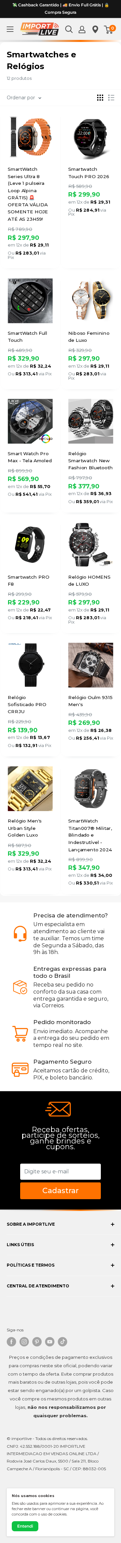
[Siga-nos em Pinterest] (37, 1341)
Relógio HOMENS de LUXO (89, 580)
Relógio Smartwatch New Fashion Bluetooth (90, 460)
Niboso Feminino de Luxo (89, 336)
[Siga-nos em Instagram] (24, 1341)
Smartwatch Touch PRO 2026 (88, 172)
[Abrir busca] (69, 29)
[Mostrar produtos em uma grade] (100, 98)
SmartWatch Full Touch (27, 336)
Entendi (25, 1526)
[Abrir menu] (10, 29)
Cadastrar (60, 1190)
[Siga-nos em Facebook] (11, 1341)
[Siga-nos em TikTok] (62, 1341)
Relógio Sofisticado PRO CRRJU (27, 704)
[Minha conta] (82, 29)
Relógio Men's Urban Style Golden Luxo (25, 828)
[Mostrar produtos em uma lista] (111, 98)
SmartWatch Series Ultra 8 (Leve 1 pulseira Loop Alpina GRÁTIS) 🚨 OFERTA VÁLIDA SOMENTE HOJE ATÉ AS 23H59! (28, 194)
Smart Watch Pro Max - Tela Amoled (29, 457)
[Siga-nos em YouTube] (49, 1341)
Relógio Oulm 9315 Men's (90, 700)
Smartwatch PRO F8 (28, 580)
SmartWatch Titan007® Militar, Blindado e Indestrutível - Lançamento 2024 (90, 835)
